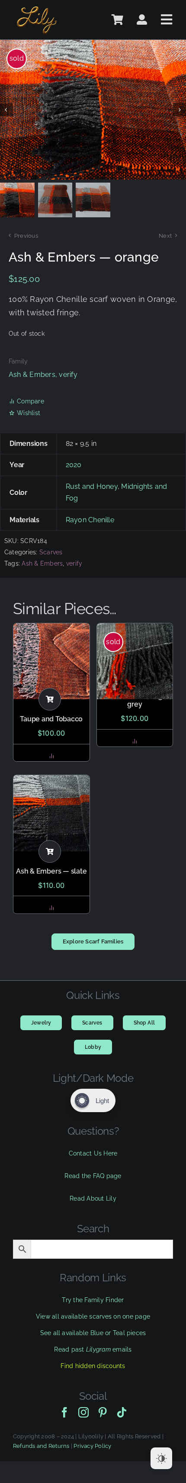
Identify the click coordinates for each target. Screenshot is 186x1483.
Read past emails (92, 1349)
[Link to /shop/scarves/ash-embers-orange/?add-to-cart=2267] (49, 699)
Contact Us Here (93, 1153)
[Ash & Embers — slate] (51, 813)
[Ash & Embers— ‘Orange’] (93, 110)
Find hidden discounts (93, 1365)
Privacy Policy (92, 1446)
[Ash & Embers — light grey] (135, 661)
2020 (74, 465)
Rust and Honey (92, 486)
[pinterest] (102, 1412)
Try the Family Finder (93, 1299)
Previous (26, 235)
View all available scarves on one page (93, 1316)
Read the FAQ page (92, 1175)
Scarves (51, 552)
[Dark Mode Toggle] (161, 1458)
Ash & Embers (32, 374)
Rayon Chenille (90, 520)
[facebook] (64, 1412)
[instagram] (83, 1412)
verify (68, 374)
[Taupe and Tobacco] (51, 661)
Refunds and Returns (41, 1446)
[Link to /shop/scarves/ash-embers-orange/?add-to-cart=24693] (49, 851)
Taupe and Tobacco (51, 719)
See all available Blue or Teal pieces (93, 1332)
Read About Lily (93, 1198)
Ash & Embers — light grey (134, 700)
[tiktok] (121, 1412)
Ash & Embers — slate (51, 871)
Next (165, 235)
